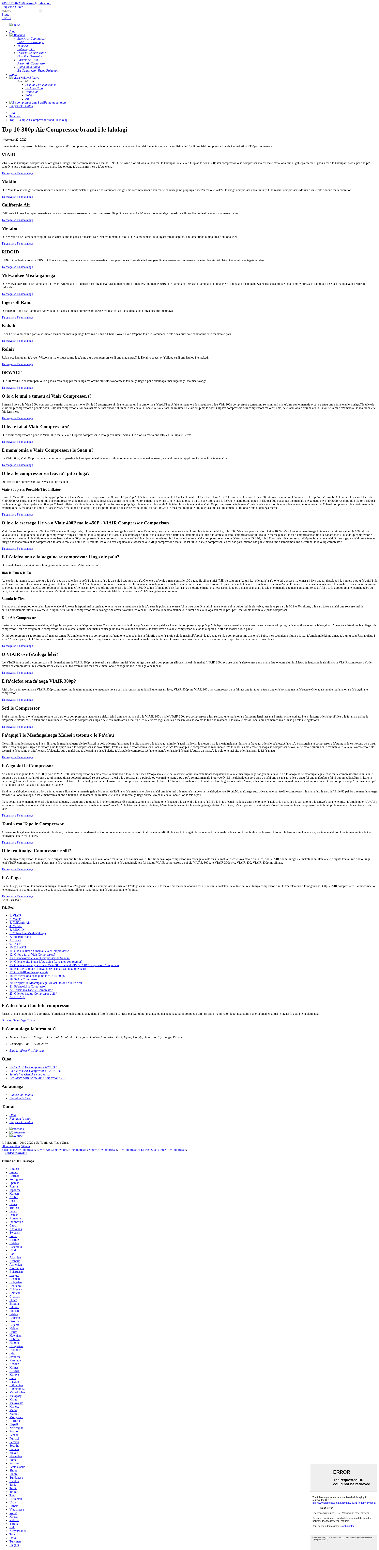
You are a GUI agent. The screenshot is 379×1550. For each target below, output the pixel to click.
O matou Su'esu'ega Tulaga (19, 1020)
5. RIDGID (16, 929)
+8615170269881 (16, 1153)
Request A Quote (12, 6)
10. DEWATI (17, 947)
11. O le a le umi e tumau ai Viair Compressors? (39, 951)
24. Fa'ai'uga (17, 997)
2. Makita (15, 919)
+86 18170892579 (13, 3)
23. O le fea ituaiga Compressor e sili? (33, 993)
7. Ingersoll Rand (20, 936)
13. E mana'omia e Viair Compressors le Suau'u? (39, 958)
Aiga (12, 112)
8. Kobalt (15, 940)
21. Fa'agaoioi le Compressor (27, 986)
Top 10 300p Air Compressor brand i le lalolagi (38, 119)
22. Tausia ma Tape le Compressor (31, 990)
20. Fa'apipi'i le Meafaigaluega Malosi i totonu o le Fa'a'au (45, 983)
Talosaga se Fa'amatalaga (17, 173)
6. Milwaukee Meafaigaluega (27, 933)
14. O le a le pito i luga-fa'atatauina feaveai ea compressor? (46, 961)
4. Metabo (15, 926)
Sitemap (26, 1146)
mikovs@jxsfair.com (38, 3)
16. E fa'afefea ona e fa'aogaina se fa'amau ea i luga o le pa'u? (47, 968)
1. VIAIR (15, 915)
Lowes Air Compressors (52, 1149)
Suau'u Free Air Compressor (168, 1149)
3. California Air (19, 922)
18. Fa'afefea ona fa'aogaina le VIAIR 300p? (37, 975)
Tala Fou (15, 116)
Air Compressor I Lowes (133, 1149)
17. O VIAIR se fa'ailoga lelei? (28, 972)
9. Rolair (14, 944)
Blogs (5, 14)
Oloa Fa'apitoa (11, 1146)
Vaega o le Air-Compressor (18, 1149)
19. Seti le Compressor (23, 979)
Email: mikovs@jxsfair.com (26, 1050)
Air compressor (77, 1149)
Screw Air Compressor (103, 1149)
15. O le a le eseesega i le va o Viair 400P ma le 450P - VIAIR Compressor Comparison (64, 965)
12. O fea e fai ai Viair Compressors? (32, 954)
